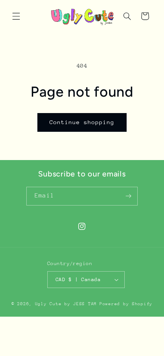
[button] (16, 16)
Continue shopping (82, 122)
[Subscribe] (128, 196)
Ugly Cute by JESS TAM (66, 303)
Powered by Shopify (126, 303)
